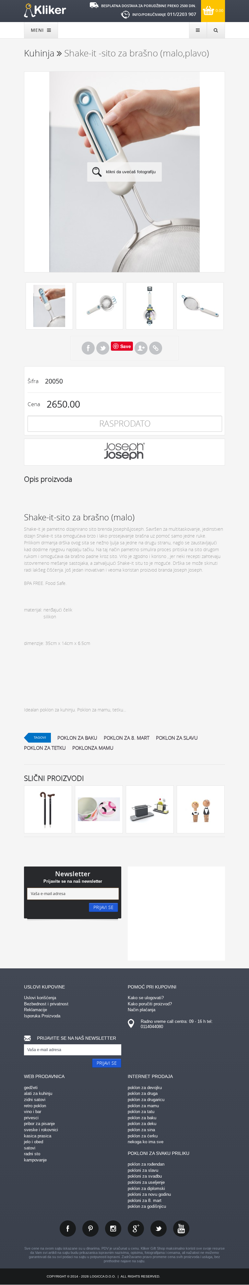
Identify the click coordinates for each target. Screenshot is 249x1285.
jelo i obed (33, 1141)
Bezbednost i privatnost (46, 1003)
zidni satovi (34, 1099)
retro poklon (35, 1105)
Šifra (33, 381)
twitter (158, 1228)
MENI (38, 30)
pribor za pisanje (39, 1123)
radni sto (32, 1153)
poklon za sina (141, 1129)
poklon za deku (142, 1123)
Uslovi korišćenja (40, 997)
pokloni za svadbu (145, 1176)
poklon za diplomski (146, 1188)
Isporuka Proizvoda (42, 1015)
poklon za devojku (145, 1087)
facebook (68, 1228)
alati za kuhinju (38, 1093)
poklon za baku (77, 737)
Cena (34, 404)
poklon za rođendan (146, 1164)
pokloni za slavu (143, 1170)
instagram (113, 1228)
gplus (136, 1228)
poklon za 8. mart (126, 737)
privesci (31, 1117)
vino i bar (32, 1111)
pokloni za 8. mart (144, 1200)
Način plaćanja (141, 1009)
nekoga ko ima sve (145, 1141)
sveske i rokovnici (41, 1129)
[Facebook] (88, 348)
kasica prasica (37, 1135)
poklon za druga (143, 1093)
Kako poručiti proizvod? (150, 1003)
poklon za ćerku (143, 1135)
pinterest (90, 1228)
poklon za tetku (45, 748)
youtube (181, 1228)
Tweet (102, 348)
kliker (45, 10)
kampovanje (35, 1160)
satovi (29, 1148)
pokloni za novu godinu (149, 1194)
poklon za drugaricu (146, 1099)
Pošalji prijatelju (141, 348)
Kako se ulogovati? (146, 997)
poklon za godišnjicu (147, 1206)
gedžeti (31, 1087)
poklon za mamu (143, 1105)
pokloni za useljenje (146, 1182)
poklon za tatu (141, 1111)
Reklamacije (35, 1009)
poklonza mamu (92, 748)
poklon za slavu (177, 737)
